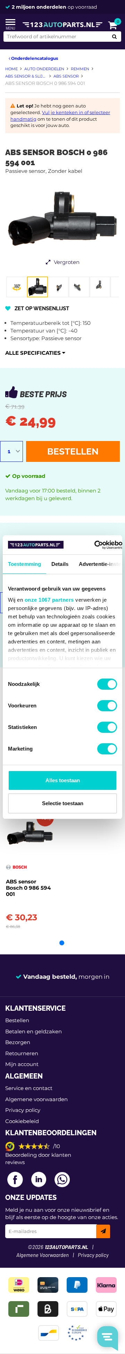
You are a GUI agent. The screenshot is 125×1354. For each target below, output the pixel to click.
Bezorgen (17, 1042)
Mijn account (22, 1064)
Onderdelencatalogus (34, 58)
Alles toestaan (62, 780)
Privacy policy (22, 1110)
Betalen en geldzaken (33, 1031)
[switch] (107, 705)
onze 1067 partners (49, 600)
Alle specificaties (33, 353)
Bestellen (73, 451)
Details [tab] (59, 564)
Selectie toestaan (62, 803)
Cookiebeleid (22, 1121)
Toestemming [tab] (24, 564)
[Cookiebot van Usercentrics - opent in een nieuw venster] (94, 545)
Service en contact (28, 1088)
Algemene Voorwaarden (42, 1255)
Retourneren (21, 1053)
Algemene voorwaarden (36, 1099)
